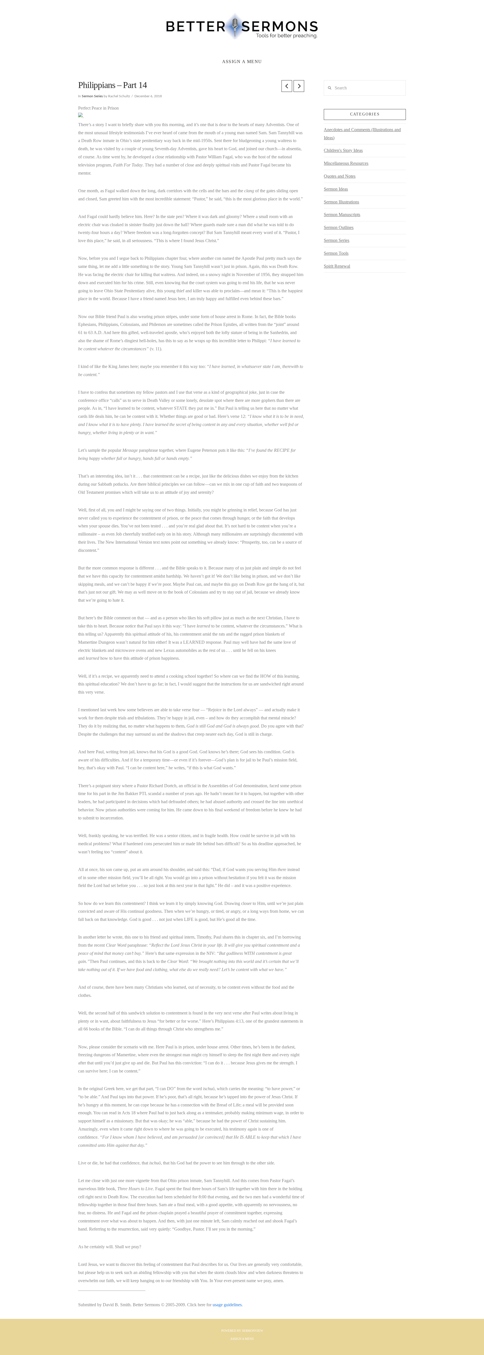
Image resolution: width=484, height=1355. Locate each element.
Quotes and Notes (339, 176)
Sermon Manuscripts (342, 214)
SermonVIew (252, 1330)
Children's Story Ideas (343, 150)
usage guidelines (227, 1304)
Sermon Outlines (338, 227)
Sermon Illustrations (341, 202)
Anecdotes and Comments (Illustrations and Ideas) (362, 133)
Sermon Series (92, 96)
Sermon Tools (336, 253)
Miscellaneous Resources (346, 163)
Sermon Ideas (336, 189)
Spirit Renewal (337, 266)
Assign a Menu (242, 61)
